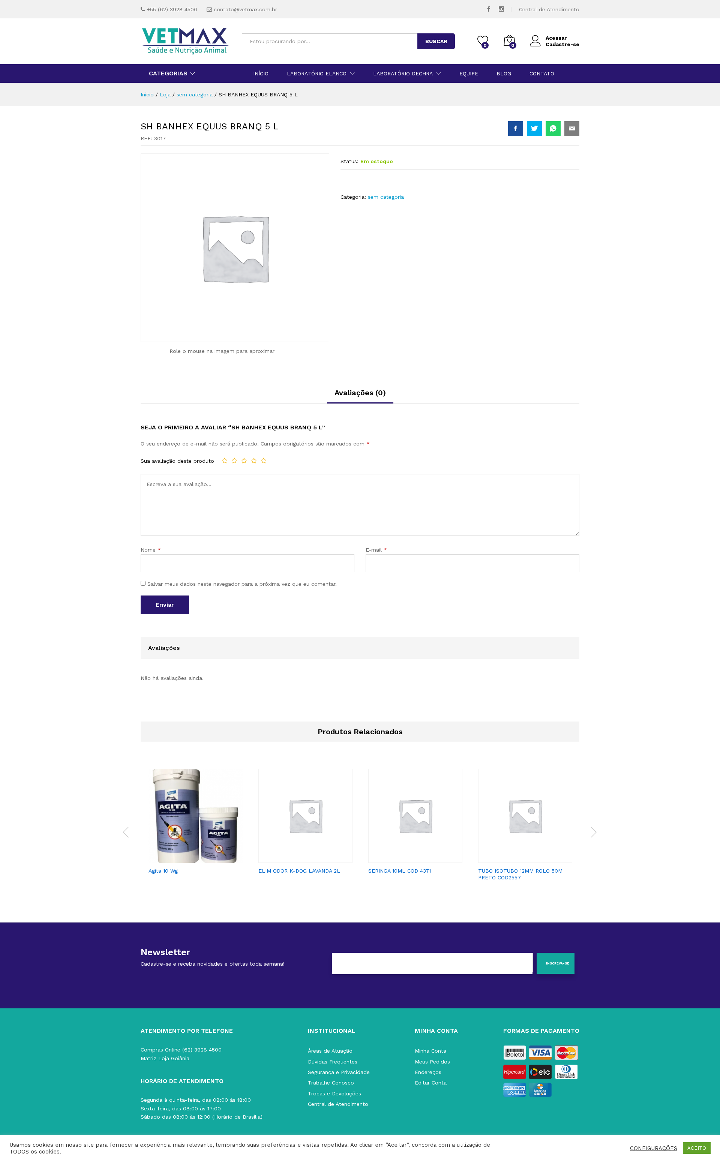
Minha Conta (430, 1051)
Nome (151, 550)
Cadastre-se (562, 44)
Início (260, 73)
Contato (542, 73)
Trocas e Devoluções (334, 1093)
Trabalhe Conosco (331, 1083)
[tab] (360, 396)
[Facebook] (488, 9)
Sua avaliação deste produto (177, 461)
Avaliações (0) (360, 392)
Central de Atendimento (549, 9)
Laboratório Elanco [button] (316, 73)
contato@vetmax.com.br (245, 9)
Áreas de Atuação (330, 1051)
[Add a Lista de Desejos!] (203, 858)
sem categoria (386, 197)
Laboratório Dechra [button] (403, 73)
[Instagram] (501, 9)
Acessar (556, 38)
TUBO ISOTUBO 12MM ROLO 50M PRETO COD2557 (520, 874)
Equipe (468, 73)
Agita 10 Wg (163, 871)
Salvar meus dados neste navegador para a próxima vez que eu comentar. (242, 584)
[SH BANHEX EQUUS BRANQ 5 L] (515, 128)
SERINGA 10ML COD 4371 (399, 871)
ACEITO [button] (696, 1148)
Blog (503, 73)
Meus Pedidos (432, 1062)
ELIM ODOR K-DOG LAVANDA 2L (299, 871)
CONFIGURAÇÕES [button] (653, 1148)
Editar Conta (431, 1083)
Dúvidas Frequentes (332, 1062)
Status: (349, 161)
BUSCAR (436, 41)
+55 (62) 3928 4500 (172, 9)
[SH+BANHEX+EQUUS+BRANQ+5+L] (534, 128)
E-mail (376, 550)
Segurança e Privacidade (339, 1072)
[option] (195, 824)
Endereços (428, 1072)
